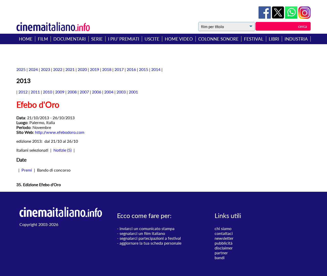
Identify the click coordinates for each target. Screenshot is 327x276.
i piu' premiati (123, 39)
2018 (106, 69)
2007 (84, 91)
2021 (70, 69)
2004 (108, 91)
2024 (33, 69)
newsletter (224, 238)
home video (179, 39)
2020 (82, 69)
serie (97, 39)
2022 (57, 69)
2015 (143, 69)
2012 (23, 91)
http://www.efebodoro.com (59, 132)
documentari (69, 39)
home (25, 39)
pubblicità (223, 243)
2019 (94, 69)
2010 (47, 91)
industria (296, 39)
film (43, 39)
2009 (59, 91)
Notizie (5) (62, 150)
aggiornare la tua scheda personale (150, 243)
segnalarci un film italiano (142, 233)
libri (274, 39)
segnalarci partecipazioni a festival (150, 238)
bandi (220, 257)
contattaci (224, 233)
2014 (155, 69)
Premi (26, 169)
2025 (21, 69)
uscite (152, 39)
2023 (45, 69)
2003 (121, 91)
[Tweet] (278, 17)
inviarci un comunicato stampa (147, 228)
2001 (133, 91)
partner (221, 252)
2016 (131, 69)
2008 (72, 91)
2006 (96, 91)
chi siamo (223, 228)
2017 (119, 69)
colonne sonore (218, 39)
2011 (35, 91)
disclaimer (224, 247)
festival (253, 39)
